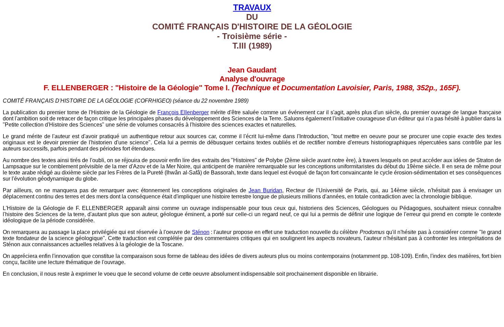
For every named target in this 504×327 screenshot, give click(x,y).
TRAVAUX (252, 7)
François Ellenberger (183, 112)
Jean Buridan (265, 190)
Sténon (200, 232)
